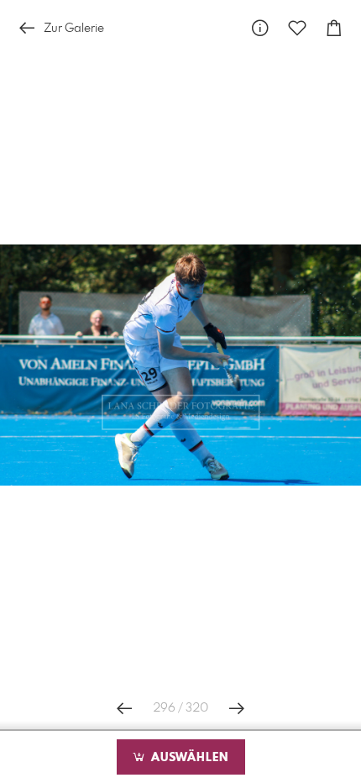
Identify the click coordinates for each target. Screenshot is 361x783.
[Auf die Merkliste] (297, 28)
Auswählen (187, 758)
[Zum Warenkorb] (334, 28)
